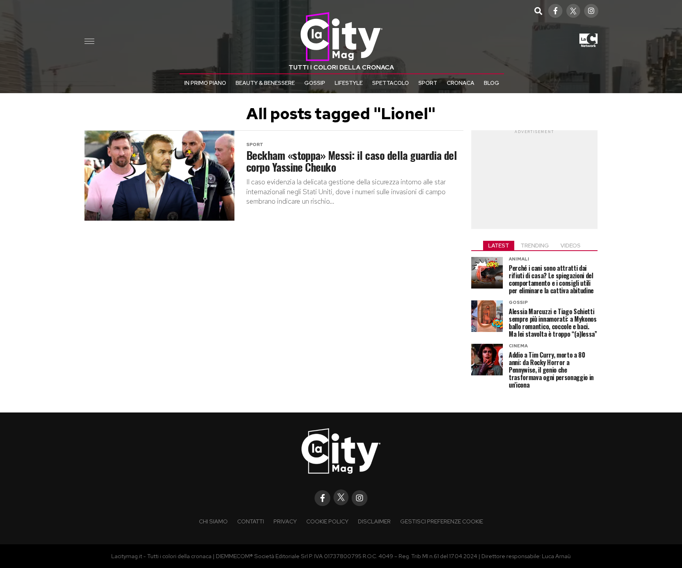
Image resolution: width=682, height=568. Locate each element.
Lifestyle (349, 82)
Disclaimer (374, 521)
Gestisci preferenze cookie (441, 521)
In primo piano (205, 82)
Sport (427, 82)
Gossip (314, 82)
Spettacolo (390, 82)
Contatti (250, 521)
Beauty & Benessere (265, 82)
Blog (491, 82)
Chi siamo (213, 521)
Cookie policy (327, 521)
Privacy (285, 521)
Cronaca (460, 82)
